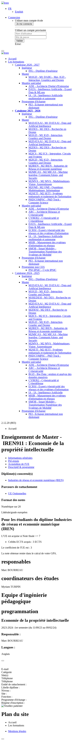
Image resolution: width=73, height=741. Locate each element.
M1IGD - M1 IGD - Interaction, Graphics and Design (46, 137)
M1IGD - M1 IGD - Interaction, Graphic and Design (46, 293)
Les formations (16, 61)
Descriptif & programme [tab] (21, 467)
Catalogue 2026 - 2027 (27, 64)
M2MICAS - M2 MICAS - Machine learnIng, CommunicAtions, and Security (48, 175)
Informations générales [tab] (20, 457)
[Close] (2, 660)
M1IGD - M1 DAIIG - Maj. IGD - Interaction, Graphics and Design (47, 79)
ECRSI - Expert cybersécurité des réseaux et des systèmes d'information (49, 232)
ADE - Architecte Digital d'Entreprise (49, 86)
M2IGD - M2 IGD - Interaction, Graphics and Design (46, 161)
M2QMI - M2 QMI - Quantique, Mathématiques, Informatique (46, 189)
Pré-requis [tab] (13, 461)
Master (25, 74)
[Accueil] (5, 2)
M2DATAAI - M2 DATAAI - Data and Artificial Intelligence (50, 143)
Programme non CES (33, 266)
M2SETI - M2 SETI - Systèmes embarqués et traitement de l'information (50, 195)
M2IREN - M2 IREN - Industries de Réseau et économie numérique (48, 167)
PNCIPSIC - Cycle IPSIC (42, 270)
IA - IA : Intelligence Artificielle (46, 392)
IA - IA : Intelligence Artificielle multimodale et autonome (46, 97)
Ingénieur (27, 67)
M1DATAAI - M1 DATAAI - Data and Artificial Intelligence (50, 124)
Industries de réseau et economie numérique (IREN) (36, 480)
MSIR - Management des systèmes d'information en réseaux (47, 244)
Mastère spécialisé (31, 83)
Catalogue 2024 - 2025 (27, 273)
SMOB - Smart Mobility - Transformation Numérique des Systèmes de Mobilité (45, 251)
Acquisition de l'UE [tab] (18, 464)
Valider (19, 40)
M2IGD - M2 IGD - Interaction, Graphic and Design (46, 324)
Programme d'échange (33, 101)
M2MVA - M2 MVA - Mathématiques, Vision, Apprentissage (49, 183)
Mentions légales (17, 731)
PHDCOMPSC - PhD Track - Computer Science (45, 201)
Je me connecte (24, 24)
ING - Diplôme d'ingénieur (43, 70)
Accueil (12, 58)
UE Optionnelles (17, 493)
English (19, 11)
